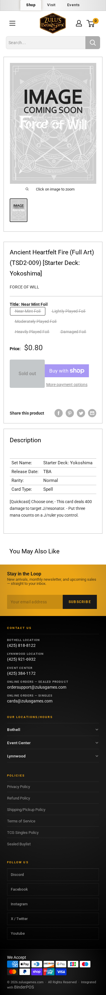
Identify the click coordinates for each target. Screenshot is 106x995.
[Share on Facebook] (58, 413)
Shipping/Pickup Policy (26, 809)
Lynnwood (16, 756)
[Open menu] (12, 23)
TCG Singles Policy (23, 832)
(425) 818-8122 (21, 645)
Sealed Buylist (19, 844)
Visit (51, 5)
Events (73, 5)
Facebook (19, 889)
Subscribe (80, 602)
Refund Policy (18, 798)
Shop (30, 5)
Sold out (27, 373)
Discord (17, 874)
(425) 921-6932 (21, 659)
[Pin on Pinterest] (70, 413)
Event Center (19, 742)
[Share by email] (92, 413)
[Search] (92, 42)
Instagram (19, 904)
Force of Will (24, 287)
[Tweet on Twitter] (81, 413)
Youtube (18, 933)
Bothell (13, 729)
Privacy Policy (18, 786)
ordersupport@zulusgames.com (36, 687)
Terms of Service (21, 821)
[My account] (79, 23)
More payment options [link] (66, 384)
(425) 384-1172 (21, 673)
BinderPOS (24, 987)
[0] (91, 23)
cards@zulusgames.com (29, 701)
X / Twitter (19, 918)
